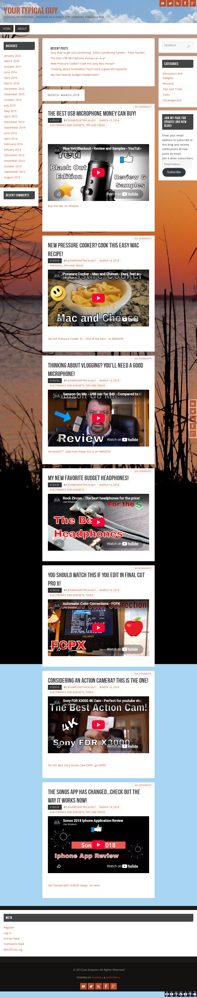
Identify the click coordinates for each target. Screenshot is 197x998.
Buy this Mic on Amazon (63, 206)
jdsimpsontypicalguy (82, 120)
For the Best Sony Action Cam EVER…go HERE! (77, 765)
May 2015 (10, 111)
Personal (56, 265)
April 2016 (10, 78)
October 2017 (13, 66)
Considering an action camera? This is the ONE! (98, 680)
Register (9, 927)
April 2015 (10, 116)
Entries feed (11, 938)
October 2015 (13, 100)
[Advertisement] (94, 136)
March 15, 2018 (109, 120)
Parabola (97, 977)
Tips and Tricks (95, 125)
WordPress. (113, 977)
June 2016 (10, 72)
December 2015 (14, 89)
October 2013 (13, 166)
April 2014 (10, 138)
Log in (7, 933)
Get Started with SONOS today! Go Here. (74, 885)
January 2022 (12, 55)
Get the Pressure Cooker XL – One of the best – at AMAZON (86, 338)
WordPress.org (13, 949)
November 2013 (14, 161)
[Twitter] (192, 411)
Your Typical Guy (31, 11)
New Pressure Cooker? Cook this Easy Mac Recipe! (83, 63)
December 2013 (14, 155)
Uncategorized (172, 100)
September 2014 (14, 127)
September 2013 (14, 172)
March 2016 (11, 83)
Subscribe (174, 172)
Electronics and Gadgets (67, 125)
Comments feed (14, 944)
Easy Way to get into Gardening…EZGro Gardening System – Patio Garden (98, 52)
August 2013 (12, 177)
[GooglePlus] (192, 433)
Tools (89, 595)
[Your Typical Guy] (192, 403)
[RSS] (192, 418)
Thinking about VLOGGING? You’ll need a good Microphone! (89, 69)
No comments (143, 106)
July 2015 (10, 105)
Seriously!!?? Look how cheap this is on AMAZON (79, 451)
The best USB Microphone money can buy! (78, 58)
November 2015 (14, 94)
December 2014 (14, 122)
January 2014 (12, 149)
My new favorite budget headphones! (75, 74)
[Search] (188, 46)
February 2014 (13, 144)
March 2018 (11, 61)
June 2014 (10, 133)
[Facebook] (192, 426)
